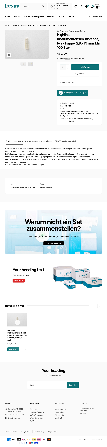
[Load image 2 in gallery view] (30, 64)
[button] (96, 6)
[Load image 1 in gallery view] (23, 64)
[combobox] (33, 6)
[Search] (43, 6)
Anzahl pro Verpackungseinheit (38, 141)
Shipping (67, 58)
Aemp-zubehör (46, 187)
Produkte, (79, 119)
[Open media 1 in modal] (27, 44)
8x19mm (75, 111)
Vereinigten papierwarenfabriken (23, 187)
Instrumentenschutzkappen (69, 113)
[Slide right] (99, 306)
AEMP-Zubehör (84, 111)
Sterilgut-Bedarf (65, 116)
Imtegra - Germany (86, 439)
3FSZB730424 (66, 111)
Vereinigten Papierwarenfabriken (71, 31)
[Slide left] (94, 306)
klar (81, 113)
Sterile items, (88, 119)
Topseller (72, 121)
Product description (14, 141)
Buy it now (79, 74)
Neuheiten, (72, 119)
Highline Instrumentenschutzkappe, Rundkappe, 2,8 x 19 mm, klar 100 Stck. (17, 335)
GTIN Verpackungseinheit (65, 141)
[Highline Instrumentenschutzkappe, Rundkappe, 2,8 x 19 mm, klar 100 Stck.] (17, 322)
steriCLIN (95, 113)
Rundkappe (87, 113)
